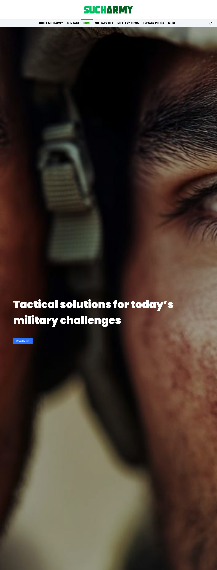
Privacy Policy (153, 23)
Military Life (104, 23)
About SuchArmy (50, 23)
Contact (73, 23)
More (172, 23)
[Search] (211, 23)
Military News (128, 23)
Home (87, 23)
